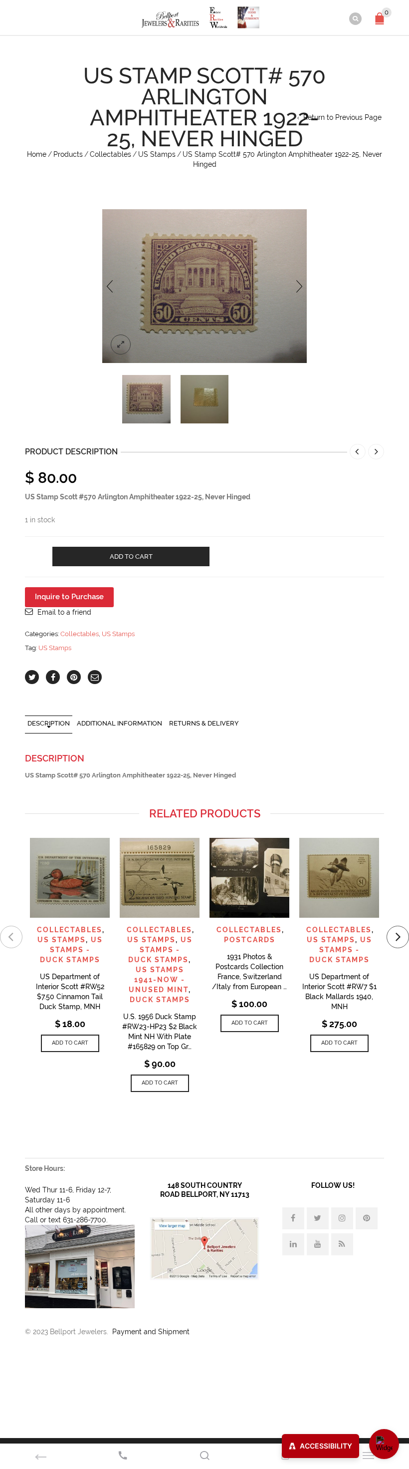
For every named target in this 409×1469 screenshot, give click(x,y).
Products (68, 154)
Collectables (110, 154)
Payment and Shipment (151, 1332)
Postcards (249, 940)
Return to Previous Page (342, 117)
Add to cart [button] (70, 1043)
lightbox (121, 345)
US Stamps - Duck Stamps (71, 950)
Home (36, 154)
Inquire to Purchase (69, 596)
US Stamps (157, 154)
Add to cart (131, 556)
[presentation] (109, 286)
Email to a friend (64, 612)
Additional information (119, 723)
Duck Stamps (160, 1000)
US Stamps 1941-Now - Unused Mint (159, 980)
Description (48, 723)
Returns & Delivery (204, 723)
